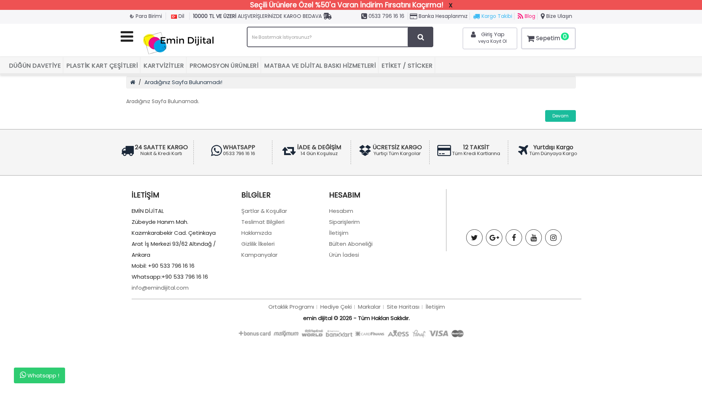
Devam (560, 116)
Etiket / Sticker (407, 65)
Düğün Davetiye (35, 65)
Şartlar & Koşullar (264, 211)
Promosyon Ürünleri (224, 65)
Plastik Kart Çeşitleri (102, 65)
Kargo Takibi (496, 16)
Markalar (369, 307)
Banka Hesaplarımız (442, 16)
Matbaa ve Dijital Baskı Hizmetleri (320, 65)
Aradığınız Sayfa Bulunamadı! (183, 82)
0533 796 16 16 (385, 16)
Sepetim (551, 37)
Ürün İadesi (344, 255)
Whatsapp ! (42, 375)
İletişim (338, 233)
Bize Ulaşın (558, 16)
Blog (529, 16)
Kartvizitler (164, 65)
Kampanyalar (259, 255)
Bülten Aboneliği (351, 244)
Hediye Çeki (336, 307)
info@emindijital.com (160, 287)
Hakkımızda (256, 233)
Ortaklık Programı (291, 307)
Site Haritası (403, 307)
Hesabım (341, 211)
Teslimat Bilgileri (262, 222)
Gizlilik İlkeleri (258, 244)
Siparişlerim (344, 222)
